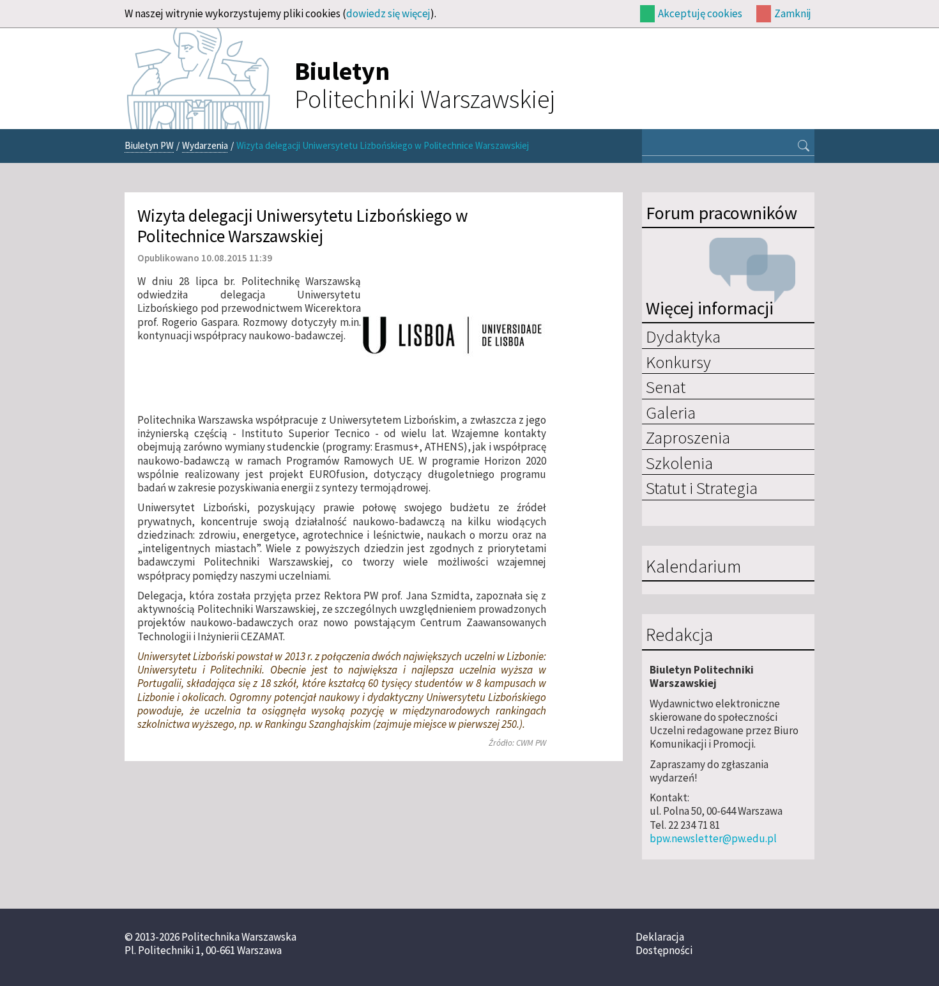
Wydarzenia (205, 145)
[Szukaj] (803, 147)
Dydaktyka (683, 336)
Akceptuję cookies (700, 13)
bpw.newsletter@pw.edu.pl (713, 838)
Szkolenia (679, 463)
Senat (665, 387)
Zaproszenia (688, 437)
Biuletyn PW (149, 145)
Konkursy (678, 362)
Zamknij (792, 13)
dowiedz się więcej (388, 13)
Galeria (671, 412)
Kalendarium (693, 567)
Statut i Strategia (702, 488)
